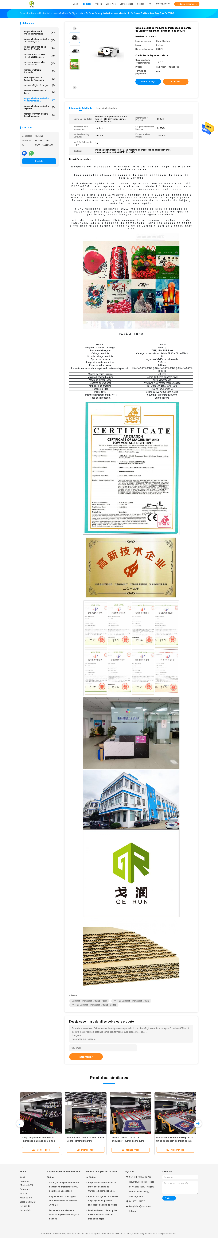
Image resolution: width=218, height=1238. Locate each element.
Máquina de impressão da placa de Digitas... (39, 99)
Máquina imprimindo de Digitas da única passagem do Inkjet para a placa (174, 1141)
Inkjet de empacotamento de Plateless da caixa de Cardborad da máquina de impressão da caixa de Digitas (102, 1187)
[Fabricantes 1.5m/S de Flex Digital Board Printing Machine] (85, 1113)
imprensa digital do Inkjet (39, 85)
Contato (39, 161)
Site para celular (27, 1202)
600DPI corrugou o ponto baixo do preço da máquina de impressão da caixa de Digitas (103, 1200)
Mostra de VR (26, 1185)
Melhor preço (148, 81)
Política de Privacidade (25, 1208)
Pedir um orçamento (187, 4)
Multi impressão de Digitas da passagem (39, 78)
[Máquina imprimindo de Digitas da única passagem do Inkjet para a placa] (175, 1113)
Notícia (23, 1193)
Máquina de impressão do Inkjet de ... (39, 107)
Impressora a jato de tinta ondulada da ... (39, 55)
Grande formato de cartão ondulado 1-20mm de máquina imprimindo (128, 1141)
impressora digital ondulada (39, 71)
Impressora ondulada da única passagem (39, 115)
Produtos (24, 1181)
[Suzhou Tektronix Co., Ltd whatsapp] (31, 153)
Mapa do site (26, 1198)
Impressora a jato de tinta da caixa (39, 63)
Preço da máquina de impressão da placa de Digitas (94, 1005)
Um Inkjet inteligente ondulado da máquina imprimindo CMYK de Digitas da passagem (64, 1186)
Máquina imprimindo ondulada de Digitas (39, 32)
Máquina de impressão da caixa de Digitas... (39, 40)
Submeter (86, 1057)
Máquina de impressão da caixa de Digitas (101, 1174)
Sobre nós (25, 1189)
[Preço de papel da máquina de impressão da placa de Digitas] (41, 1113)
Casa (22, 1177)
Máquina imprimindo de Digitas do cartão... (39, 48)
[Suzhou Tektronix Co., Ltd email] (24, 153)
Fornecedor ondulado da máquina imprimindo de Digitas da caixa (64, 1214)
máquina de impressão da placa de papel (89, 1001)
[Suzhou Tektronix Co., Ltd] (32, 4)
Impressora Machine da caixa (39, 91)
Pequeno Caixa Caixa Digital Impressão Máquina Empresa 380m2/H (63, 1200)
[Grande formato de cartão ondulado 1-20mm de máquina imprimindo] (130, 1113)
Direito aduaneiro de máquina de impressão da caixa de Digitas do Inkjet (102, 1214)
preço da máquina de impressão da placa (131, 1001)
